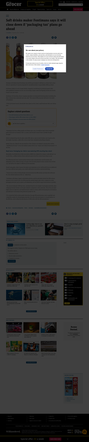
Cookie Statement (45, 65)
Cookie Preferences (38, 69)
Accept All (49, 69)
